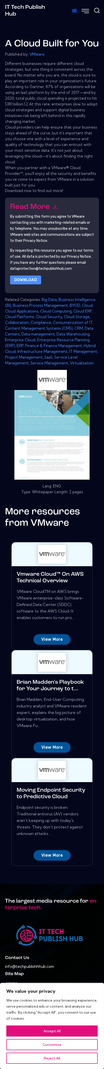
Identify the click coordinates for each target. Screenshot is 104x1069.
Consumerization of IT (72, 322)
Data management (38, 334)
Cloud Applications (21, 311)
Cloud (87, 305)
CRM (78, 328)
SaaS (48, 357)
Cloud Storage (77, 316)
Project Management (24, 357)
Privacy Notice (79, 256)
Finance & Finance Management (53, 345)
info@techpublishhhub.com (29, 966)
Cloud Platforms (19, 316)
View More (52, 639)
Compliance (41, 322)
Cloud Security (49, 316)
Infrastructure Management (42, 351)
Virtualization (82, 363)
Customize (52, 1044)
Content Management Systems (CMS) (39, 328)
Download (25, 280)
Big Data (49, 299)
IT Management (83, 351)
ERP (20, 345)
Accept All (52, 1031)
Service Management (49, 363)
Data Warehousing (73, 334)
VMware (37, 54)
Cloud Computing (56, 311)
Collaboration (17, 322)
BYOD (75, 305)
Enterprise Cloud (20, 339)
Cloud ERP (82, 311)
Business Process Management (40, 305)
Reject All (52, 1058)
